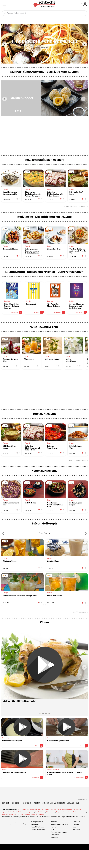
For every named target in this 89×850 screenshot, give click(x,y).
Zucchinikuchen (23, 809)
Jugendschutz (56, 837)
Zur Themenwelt (79, 612)
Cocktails (12, 814)
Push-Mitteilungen (37, 827)
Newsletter (35, 824)
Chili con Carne (55, 809)
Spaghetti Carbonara (20, 812)
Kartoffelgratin (67, 809)
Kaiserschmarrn (80, 812)
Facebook (76, 822)
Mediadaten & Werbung (59, 824)
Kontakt (54, 822)
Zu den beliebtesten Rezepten (74, 206)
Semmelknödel (68, 812)
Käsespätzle (50, 812)
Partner (53, 827)
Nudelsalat (77, 809)
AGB (52, 829)
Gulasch (34, 814)
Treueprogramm (37, 822)
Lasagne (33, 809)
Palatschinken (40, 812)
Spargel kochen (43, 809)
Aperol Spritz (7, 812)
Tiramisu (41, 814)
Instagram (76, 829)
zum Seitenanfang (17, 823)
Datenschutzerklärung (59, 832)
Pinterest (76, 824)
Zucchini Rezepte (23, 814)
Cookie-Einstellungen (38, 829)
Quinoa (31, 812)
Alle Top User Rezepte (77, 460)
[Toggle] (84, 4)
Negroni (59, 812)
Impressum (55, 835)
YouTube (76, 827)
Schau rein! (44, 47)
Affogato (5, 814)
